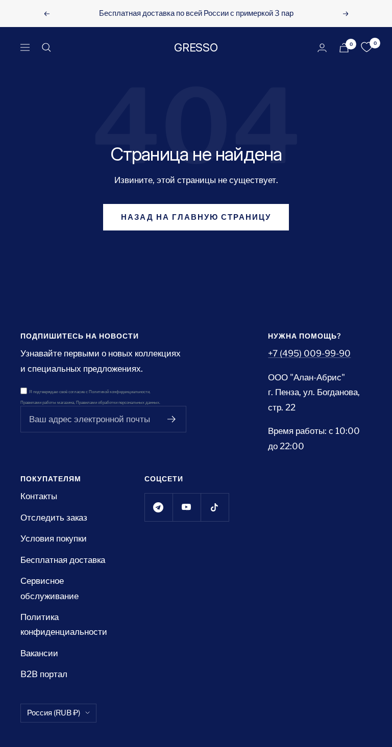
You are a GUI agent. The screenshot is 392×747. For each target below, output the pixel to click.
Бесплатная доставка (62, 560)
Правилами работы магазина (47, 402)
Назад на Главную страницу (196, 217)
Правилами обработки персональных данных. (118, 402)
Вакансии (39, 653)
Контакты (38, 496)
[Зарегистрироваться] (171, 419)
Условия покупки (53, 538)
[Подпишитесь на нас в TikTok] (215, 507)
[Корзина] (344, 48)
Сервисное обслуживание (49, 588)
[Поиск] (46, 47)
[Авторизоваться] (322, 47)
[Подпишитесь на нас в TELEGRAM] (158, 507)
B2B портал (43, 674)
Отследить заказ (53, 517)
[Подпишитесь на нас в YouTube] (187, 507)
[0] (366, 47)
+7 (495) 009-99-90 (309, 353)
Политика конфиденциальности (63, 624)
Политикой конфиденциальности (119, 392)
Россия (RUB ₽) (53, 712)
